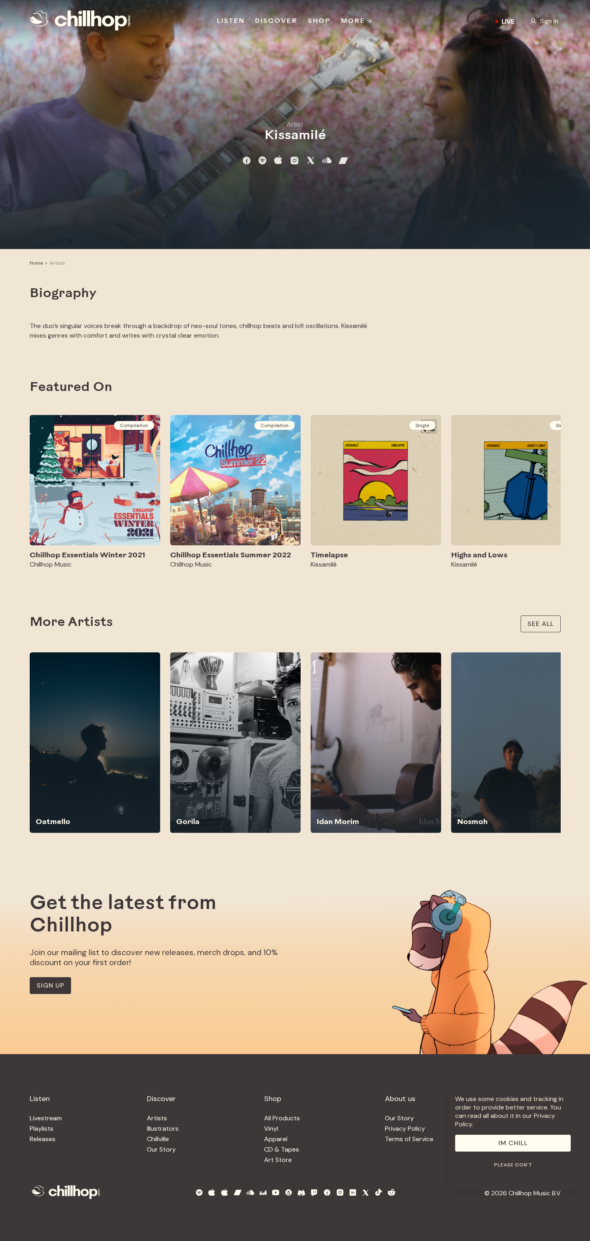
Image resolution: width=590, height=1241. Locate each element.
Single (422, 425)
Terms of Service (409, 1139)
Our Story (161, 1149)
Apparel (275, 1139)
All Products (282, 1118)
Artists (57, 263)
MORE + (357, 21)
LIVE (508, 21)
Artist (295, 124)
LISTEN (231, 21)
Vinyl (271, 1128)
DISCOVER (276, 21)
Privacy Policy (405, 1128)
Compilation (134, 425)
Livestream (46, 1118)
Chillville (158, 1139)
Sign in (549, 21)
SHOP (319, 21)
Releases (42, 1139)
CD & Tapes (281, 1149)
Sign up (50, 985)
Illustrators (163, 1128)
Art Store (278, 1160)
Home (36, 263)
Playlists (41, 1128)
